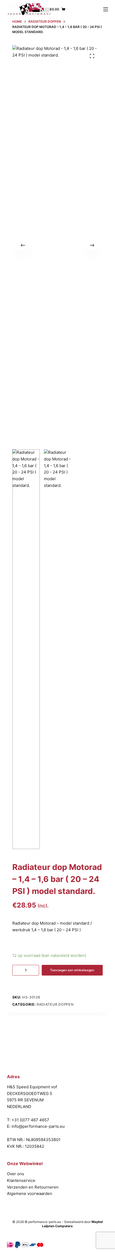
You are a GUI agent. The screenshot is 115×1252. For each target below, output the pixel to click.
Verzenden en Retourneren (33, 1187)
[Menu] (105, 9)
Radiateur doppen (55, 1004)
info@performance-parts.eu (38, 1126)
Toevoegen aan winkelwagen (72, 970)
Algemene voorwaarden (29, 1193)
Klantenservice (21, 1180)
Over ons (15, 1173)
